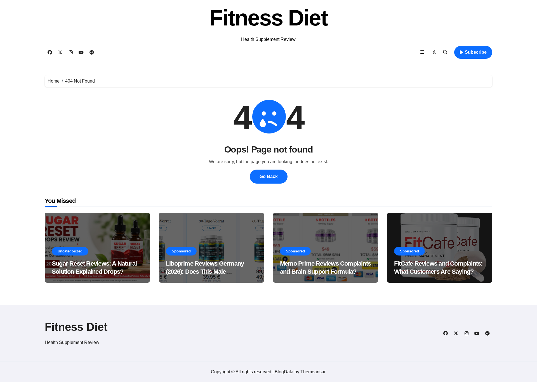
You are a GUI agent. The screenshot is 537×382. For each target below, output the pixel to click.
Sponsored (181, 251)
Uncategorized (70, 251)
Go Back (269, 176)
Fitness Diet (268, 17)
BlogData (284, 371)
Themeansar (312, 371)
